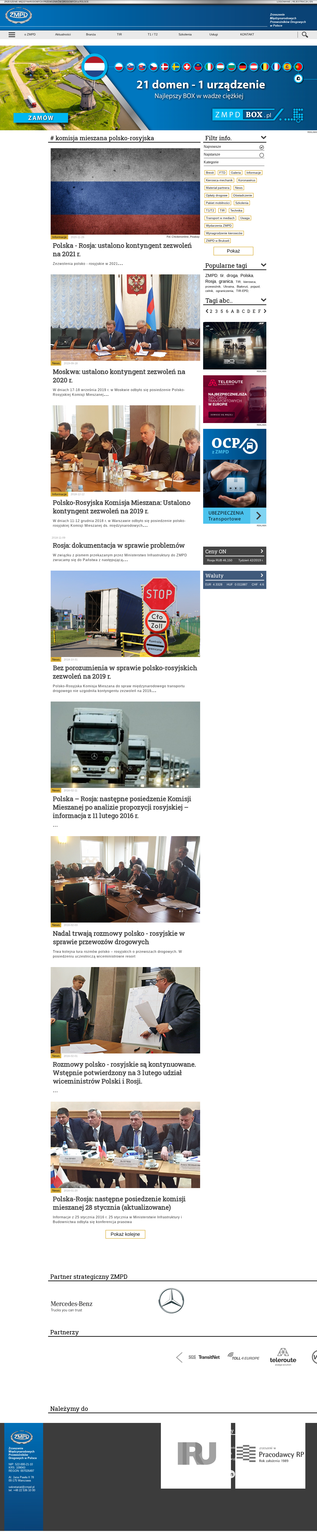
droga (232, 275)
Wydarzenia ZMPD (219, 225)
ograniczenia (224, 291)
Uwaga (245, 218)
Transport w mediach (220, 218)
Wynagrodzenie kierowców (224, 233)
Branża (91, 34)
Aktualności (63, 34)
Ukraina (228, 286)
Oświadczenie (242, 195)
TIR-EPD (242, 291)
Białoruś (242, 286)
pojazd (255, 286)
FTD (222, 172)
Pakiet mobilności (218, 203)
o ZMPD (30, 34)
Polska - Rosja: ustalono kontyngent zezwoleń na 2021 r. (122, 249)
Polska (246, 275)
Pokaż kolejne (125, 1234)
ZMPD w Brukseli (217, 240)
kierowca (249, 281)
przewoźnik (213, 286)
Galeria (236, 172)
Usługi (213, 34)
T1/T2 (210, 210)
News (56, 363)
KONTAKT (247, 34)
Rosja (210, 281)
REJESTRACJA (300, 1)
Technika (236, 210)
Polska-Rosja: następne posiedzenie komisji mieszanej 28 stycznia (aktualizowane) (119, 1203)
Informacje (59, 237)
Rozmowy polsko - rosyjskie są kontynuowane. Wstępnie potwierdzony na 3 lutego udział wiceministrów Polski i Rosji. (124, 1072)
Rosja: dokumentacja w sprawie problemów (119, 545)
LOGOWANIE (283, 1)
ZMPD (211, 275)
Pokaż (233, 251)
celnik (209, 291)
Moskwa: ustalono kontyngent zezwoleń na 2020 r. (119, 375)
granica (226, 281)
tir (222, 275)
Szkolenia (185, 34)
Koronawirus (246, 180)
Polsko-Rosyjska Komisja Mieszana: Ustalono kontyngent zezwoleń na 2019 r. (121, 506)
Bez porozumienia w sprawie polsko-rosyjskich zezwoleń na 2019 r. (125, 671)
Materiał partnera (217, 187)
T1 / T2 (153, 34)
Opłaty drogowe (217, 195)
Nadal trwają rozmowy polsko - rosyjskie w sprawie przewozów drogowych (119, 937)
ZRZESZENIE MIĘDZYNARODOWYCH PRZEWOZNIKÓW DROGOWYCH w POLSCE (46, 1)
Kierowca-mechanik (219, 180)
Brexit (210, 172)
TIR (119, 34)
